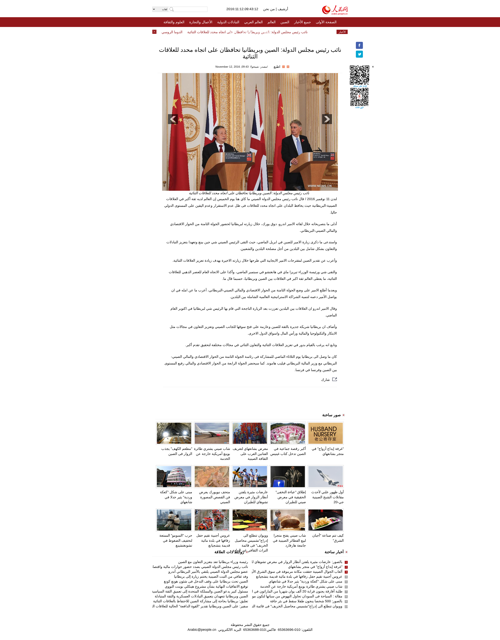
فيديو (233, 32)
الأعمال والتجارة (200, 22)
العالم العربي (253, 22)
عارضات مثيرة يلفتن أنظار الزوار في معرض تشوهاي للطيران (251, 497)
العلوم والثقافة (173, 22)
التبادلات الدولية (228, 22)
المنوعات (264, 32)
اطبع (277, 67)
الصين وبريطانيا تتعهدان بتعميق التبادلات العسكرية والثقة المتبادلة (201, 596)
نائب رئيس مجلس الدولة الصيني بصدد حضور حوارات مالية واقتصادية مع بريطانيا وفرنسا (184, 567)
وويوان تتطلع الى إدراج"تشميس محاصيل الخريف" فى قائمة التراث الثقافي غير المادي (280, 606)
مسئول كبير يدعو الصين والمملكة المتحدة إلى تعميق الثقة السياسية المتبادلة (193, 591)
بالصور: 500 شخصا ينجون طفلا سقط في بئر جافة (306, 601)
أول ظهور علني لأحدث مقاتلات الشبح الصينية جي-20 (327, 497)
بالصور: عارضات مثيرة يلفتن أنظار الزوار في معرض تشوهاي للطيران (292, 562)
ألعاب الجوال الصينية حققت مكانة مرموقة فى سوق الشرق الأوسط (293, 572)
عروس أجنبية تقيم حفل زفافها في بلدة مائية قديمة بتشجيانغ (213, 540)
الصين (284, 22)
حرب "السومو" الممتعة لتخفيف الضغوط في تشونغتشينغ (175, 540)
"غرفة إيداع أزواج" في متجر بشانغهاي (315, 567)
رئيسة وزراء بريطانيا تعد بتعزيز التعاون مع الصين (213, 562)
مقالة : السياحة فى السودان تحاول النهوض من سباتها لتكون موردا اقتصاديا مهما (285, 596)
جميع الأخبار (302, 22)
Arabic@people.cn (202, 630)
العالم (272, 22)
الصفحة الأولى (326, 22)
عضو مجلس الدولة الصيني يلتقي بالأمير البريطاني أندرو (208, 572)
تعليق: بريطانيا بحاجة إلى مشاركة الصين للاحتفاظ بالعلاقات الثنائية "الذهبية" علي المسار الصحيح (179, 601)
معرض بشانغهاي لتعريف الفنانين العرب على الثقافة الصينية (250, 453)
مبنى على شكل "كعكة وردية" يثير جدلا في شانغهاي (176, 497)
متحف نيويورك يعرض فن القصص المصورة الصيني (214, 497)
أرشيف (282, 9)
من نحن (269, 9)
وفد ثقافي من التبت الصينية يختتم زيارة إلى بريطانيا (211, 576)
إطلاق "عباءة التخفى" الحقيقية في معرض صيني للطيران (291, 497)
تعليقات (247, 32)
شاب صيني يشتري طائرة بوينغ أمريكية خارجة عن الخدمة (212, 453)
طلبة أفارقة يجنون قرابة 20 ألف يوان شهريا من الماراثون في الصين (293, 591)
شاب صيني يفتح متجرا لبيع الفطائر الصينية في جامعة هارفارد (289, 540)
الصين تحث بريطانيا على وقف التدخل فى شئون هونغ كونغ (206, 581)
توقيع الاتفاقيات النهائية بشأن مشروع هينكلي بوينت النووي (206, 586)
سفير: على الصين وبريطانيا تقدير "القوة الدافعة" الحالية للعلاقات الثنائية (197, 606)
